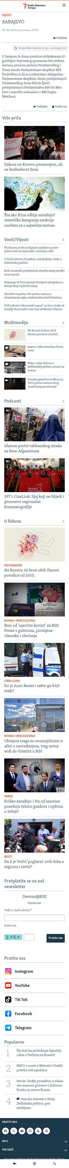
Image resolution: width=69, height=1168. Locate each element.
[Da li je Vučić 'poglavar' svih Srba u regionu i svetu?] (34, 836)
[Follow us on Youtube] (22, 1131)
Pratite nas (56, 938)
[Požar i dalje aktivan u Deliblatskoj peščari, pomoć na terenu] (14, 367)
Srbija (8, 796)
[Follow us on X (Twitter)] (13, 1131)
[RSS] (38, 1131)
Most (8, 856)
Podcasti (12, 401)
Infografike (13, 565)
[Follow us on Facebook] (5, 1131)
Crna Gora (12, 681)
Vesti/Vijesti (16, 240)
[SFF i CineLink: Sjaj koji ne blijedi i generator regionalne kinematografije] (34, 475)
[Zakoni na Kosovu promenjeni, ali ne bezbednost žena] (34, 143)
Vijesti (7, 15)
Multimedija (16, 322)
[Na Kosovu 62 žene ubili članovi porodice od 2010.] (14, 335)
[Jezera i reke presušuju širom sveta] (14, 351)
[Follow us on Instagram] (30, 1131)
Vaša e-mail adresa (18, 910)
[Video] (14, 1163)
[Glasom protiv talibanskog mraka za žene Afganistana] (34, 424)
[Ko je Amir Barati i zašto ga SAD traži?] (34, 660)
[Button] (60, 38)
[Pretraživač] (54, 1163)
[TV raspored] (46, 1131)
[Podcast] (34, 1163)
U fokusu (12, 521)
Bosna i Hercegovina (19, 620)
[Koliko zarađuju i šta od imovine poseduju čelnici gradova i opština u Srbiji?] (34, 775)
